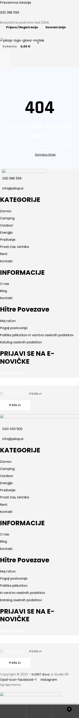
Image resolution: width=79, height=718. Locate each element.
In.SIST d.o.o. (40, 674)
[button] (39, 60)
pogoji (35, 394)
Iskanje (39, 711)
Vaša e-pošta (12, 372)
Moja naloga (13, 711)
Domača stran (45, 155)
